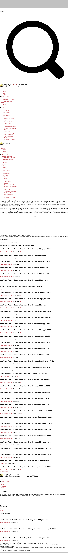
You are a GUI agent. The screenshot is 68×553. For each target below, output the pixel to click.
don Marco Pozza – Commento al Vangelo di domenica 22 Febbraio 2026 (26, 411)
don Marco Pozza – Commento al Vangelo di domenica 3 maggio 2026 (25, 336)
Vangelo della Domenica (5, 251)
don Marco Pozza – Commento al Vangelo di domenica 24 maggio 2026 (25, 317)
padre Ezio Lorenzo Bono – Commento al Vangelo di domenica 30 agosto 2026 (28, 529)
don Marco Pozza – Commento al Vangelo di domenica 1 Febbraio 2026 (25, 436)
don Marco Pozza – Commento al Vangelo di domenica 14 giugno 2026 (25, 305)
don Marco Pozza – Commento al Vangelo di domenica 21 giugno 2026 (25, 299)
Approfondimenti (3, 289)
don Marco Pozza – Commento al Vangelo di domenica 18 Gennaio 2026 (25, 448)
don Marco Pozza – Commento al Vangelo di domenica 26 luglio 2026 (25, 267)
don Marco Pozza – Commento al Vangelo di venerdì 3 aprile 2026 (23, 373)
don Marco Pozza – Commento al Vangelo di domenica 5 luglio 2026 (24, 280)
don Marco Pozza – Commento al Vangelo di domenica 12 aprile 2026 (24, 355)
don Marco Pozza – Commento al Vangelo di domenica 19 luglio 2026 (24, 274)
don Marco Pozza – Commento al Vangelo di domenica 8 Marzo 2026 (24, 398)
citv (11, 251)
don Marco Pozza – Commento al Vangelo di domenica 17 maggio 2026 (25, 324)
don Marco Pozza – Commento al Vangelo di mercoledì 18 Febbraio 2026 (26, 417)
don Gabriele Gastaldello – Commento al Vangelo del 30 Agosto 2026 (24, 520)
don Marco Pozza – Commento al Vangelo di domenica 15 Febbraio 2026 (26, 423)
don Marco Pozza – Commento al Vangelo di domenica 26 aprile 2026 (25, 342)
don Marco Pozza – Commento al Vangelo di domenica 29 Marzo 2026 (25, 380)
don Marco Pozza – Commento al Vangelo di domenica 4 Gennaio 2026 (25, 467)
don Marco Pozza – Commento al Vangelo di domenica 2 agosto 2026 (25, 261)
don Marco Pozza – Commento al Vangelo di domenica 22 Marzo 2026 (25, 386)
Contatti (1, 510)
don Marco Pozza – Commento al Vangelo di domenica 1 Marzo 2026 (24, 404)
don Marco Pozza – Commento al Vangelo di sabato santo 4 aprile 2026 (25, 367)
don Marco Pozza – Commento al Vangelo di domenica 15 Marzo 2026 (25, 392)
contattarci (58, 549)
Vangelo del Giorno (4, 370)
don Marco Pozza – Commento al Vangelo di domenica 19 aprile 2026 (24, 348)
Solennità (2, 463)
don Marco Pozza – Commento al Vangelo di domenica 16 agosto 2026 (25, 255)
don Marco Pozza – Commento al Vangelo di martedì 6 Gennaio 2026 (24, 461)
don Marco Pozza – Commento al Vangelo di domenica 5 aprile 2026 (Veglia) (27, 361)
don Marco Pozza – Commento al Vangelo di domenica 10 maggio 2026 (25, 330)
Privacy (1, 508)
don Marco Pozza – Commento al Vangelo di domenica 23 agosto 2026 (25, 249)
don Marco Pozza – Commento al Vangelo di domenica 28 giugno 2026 (25, 292)
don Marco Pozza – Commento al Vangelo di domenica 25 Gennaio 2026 (26, 442)
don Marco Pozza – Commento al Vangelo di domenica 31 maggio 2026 (25, 311)
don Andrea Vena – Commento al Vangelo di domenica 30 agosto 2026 (25, 538)
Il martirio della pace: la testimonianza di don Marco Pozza (21, 286)
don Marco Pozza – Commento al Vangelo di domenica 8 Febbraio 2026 (25, 429)
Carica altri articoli (4, 471)
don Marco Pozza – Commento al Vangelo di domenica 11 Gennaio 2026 (25, 454)
